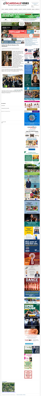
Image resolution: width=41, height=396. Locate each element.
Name (3, 105)
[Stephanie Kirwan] (36, 349)
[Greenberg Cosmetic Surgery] (32, 322)
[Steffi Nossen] (32, 284)
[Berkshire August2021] (20, 27)
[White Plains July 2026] (32, 245)
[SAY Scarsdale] (32, 258)
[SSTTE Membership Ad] (32, 93)
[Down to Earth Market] (28, 365)
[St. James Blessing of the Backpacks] (32, 67)
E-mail (5, 108)
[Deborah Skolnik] (28, 349)
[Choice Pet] (20, 15)
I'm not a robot (4, 121)
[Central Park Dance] (32, 106)
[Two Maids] (28, 357)
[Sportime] (32, 297)
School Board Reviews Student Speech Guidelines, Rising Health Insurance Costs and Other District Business (31, 45)
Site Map (24, 394)
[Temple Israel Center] (32, 194)
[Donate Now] (28, 374)
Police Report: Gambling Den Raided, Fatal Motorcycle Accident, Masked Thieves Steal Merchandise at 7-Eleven (31, 39)
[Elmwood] (32, 169)
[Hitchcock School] (32, 144)
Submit (2, 122)
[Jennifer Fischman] (32, 80)
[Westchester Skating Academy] (32, 54)
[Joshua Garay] (32, 181)
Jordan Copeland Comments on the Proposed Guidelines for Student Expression (31, 43)
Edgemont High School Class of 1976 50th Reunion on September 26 (31, 41)
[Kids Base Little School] (32, 157)
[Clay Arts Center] (20, 31)
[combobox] (35, 7)
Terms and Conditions (19, 394)
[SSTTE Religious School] (32, 207)
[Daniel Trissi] (32, 271)
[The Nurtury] (20, 35)
